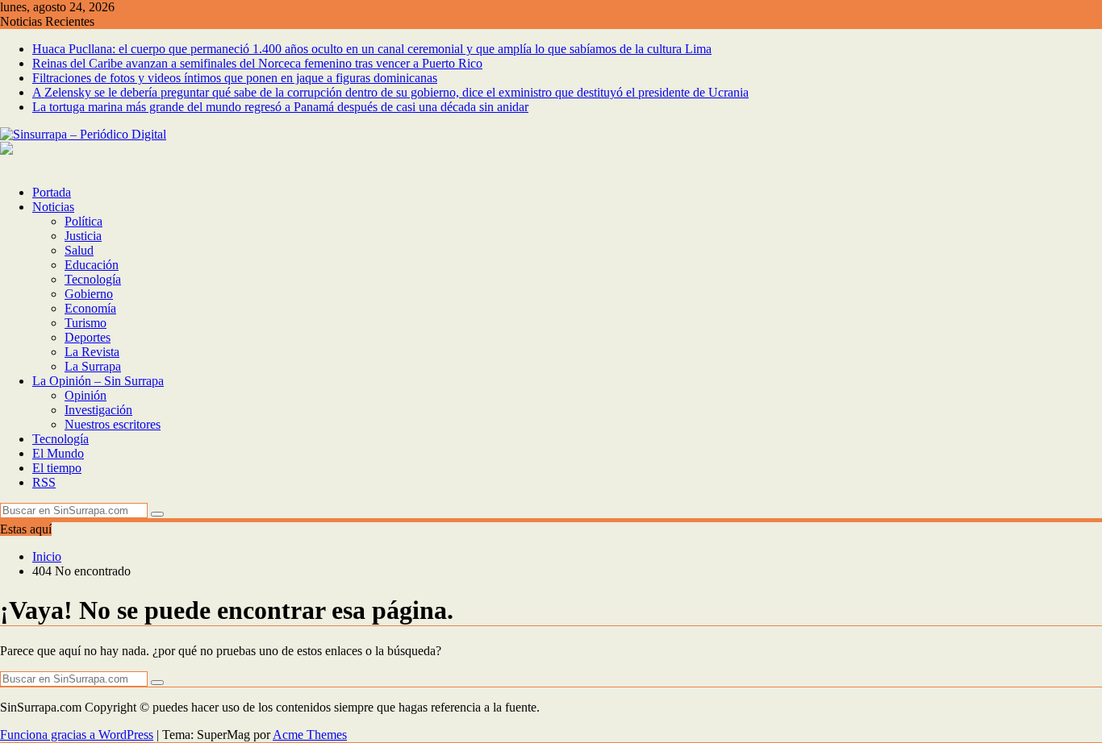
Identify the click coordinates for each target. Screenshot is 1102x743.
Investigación (98, 410)
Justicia (83, 236)
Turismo (85, 323)
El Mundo (58, 453)
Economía (90, 308)
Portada (51, 192)
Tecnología (93, 279)
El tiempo (56, 468)
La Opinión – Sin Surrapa (98, 381)
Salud (79, 250)
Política (83, 221)
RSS (44, 482)
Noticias (53, 207)
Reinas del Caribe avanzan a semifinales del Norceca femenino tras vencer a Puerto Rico (257, 63)
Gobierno (89, 294)
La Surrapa (93, 366)
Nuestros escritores (113, 424)
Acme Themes (310, 734)
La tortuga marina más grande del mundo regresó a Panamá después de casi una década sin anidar (280, 107)
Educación (92, 265)
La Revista (92, 352)
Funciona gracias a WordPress (76, 734)
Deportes (88, 337)
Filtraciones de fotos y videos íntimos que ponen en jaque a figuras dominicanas (234, 78)
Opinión (85, 395)
